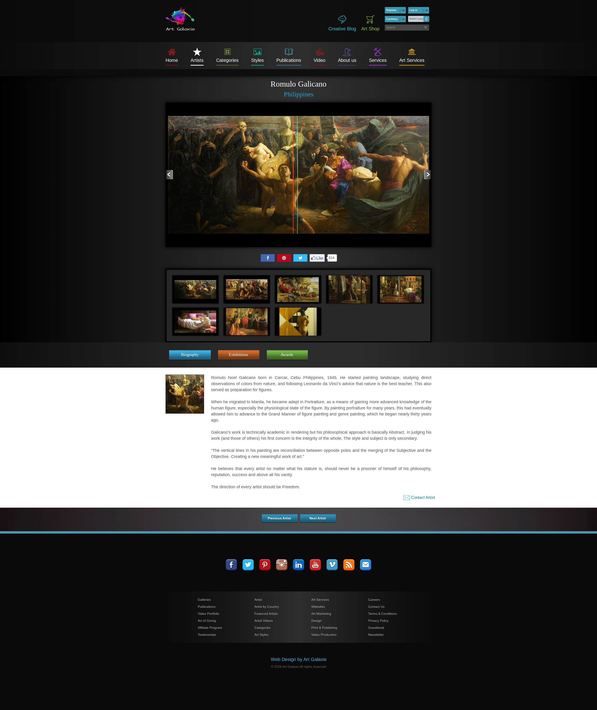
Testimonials (207, 634)
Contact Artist (422, 497)
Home (172, 60)
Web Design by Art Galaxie (298, 659)
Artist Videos (263, 620)
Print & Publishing (324, 627)
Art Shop (370, 28)
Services (378, 60)
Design (316, 620)
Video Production (324, 634)
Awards (287, 354)
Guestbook (376, 627)
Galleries (204, 599)
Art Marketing (321, 613)
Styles (257, 60)
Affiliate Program (210, 627)
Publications (288, 60)
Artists (197, 60)
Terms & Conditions (382, 613)
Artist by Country (266, 606)
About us (347, 60)
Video (319, 60)
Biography (190, 354)
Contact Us (376, 606)
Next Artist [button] (317, 518)
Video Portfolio (208, 613)
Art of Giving (207, 620)
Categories (227, 60)
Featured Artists (266, 613)
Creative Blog (342, 28)
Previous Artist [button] (279, 518)
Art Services (411, 60)
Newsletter (376, 634)
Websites (318, 606)
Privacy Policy (378, 620)
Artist (258, 599)
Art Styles (261, 634)
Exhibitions (238, 354)
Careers (374, 599)
